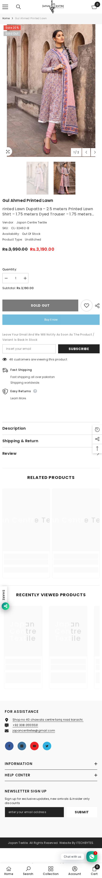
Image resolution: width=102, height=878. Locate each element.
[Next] (95, 152)
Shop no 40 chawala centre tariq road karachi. (48, 720)
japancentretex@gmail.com (34, 730)
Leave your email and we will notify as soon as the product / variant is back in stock (48, 337)
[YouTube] (34, 746)
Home (6, 18)
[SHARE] (96, 305)
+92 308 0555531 (25, 725)
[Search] (18, 7)
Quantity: (9, 269)
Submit (82, 812)
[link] (26, 562)
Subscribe (79, 348)
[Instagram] (21, 746)
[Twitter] (46, 746)
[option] (51, 90)
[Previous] (86, 152)
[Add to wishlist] (87, 305)
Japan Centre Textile (31, 222)
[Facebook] (9, 746)
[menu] (5, 7)
